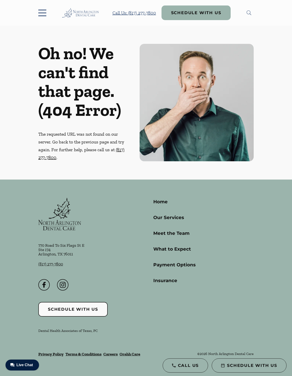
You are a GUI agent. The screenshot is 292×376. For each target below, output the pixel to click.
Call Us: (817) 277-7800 (134, 13)
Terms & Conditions (83, 354)
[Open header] (43, 13)
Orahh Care (130, 354)
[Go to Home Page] (80, 13)
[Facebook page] (44, 285)
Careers (110, 354)
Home (160, 201)
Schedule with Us (196, 12)
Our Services (168, 217)
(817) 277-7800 (50, 264)
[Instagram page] (62, 285)
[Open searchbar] (249, 13)
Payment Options (174, 264)
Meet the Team (171, 233)
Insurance (165, 280)
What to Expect (172, 249)
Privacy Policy (51, 354)
